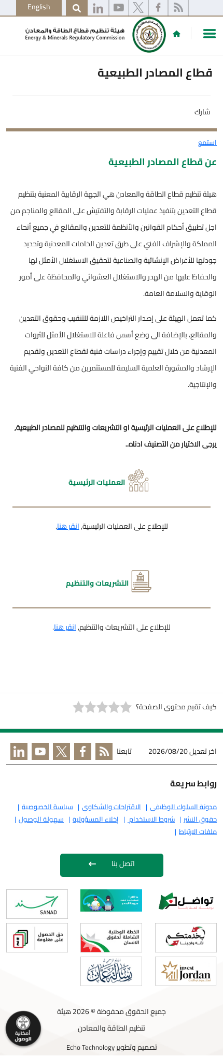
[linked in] (16, 753)
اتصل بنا (123, 863)
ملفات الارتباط (198, 831)
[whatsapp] (98, 8)
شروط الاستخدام (151, 819)
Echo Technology (90, 1047)
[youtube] (118, 8)
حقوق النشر (200, 819)
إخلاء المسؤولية (96, 819)
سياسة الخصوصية (47, 806)
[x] (138, 8)
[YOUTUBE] (38, 753)
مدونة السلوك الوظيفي (183, 806)
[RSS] (178, 8)
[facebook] (158, 8)
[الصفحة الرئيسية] (176, 33)
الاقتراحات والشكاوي (111, 806)
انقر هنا (68, 526)
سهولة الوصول (41, 819)
